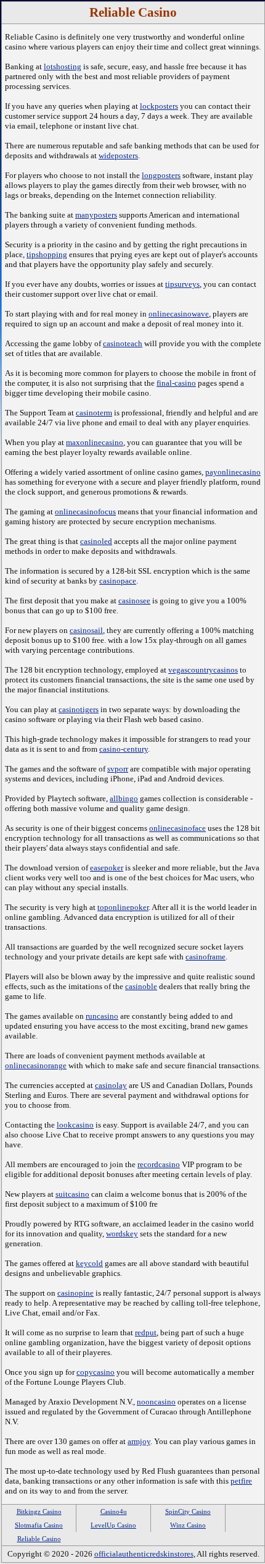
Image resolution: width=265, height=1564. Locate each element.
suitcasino (72, 1194)
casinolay (111, 1085)
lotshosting (62, 66)
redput (146, 1332)
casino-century (123, 749)
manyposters (96, 214)
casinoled (96, 541)
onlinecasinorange (36, 1065)
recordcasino (158, 1164)
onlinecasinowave (179, 313)
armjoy (139, 1441)
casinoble (141, 986)
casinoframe (206, 956)
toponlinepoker (123, 907)
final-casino (176, 383)
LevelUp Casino (113, 1525)
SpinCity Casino (188, 1511)
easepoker (106, 867)
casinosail (86, 630)
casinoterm (94, 412)
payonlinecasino (233, 472)
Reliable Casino (39, 1538)
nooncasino (156, 1401)
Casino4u (113, 1511)
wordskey (122, 1233)
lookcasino (75, 1124)
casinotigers (79, 709)
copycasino (95, 1372)
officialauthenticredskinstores (144, 1553)
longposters (161, 175)
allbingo (124, 798)
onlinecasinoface (177, 828)
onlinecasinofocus (85, 511)
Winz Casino (188, 1525)
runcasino (102, 1016)
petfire (241, 1480)
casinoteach (122, 343)
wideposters (118, 155)
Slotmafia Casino (39, 1525)
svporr (117, 768)
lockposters (159, 106)
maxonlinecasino (94, 442)
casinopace (117, 580)
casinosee (134, 600)
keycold (89, 1263)
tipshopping (46, 254)
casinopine (75, 1293)
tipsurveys (182, 284)
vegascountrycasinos (203, 669)
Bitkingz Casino (39, 1511)
